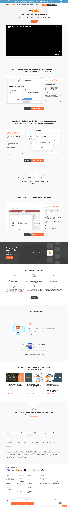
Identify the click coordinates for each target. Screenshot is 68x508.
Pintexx (19, 454)
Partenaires (32, 4)
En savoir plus (18, 500)
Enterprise (18, 4)
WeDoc (8, 457)
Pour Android (37, 470)
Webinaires (29, 487)
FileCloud (19, 457)
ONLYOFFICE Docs (44, 328)
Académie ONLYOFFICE (31, 486)
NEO (58, 451)
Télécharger (44, 4)
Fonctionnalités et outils (20, 483)
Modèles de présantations (10, 480)
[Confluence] (15, 433)
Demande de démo (31, 491)
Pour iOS (45, 470)
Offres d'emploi (19, 492)
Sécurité (29, 475)
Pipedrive (9, 442)
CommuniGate (15, 451)
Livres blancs (30, 488)
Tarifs (28, 4)
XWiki (13, 457)
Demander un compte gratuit (21, 484)
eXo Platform (28, 451)
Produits (13, 4)
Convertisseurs (9, 483)
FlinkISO (34, 451)
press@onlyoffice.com (56, 482)
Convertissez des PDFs (9, 490)
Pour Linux (20, 470)
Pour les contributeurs (20, 488)
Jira (30, 439)
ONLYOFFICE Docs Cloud (41, 331)
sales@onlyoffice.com (56, 477)
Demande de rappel (56, 483)
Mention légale (30, 492)
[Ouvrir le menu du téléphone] (60, 4)
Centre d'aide (41, 354)
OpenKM (24, 457)
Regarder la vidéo (36, 347)
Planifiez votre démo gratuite (37, 108)
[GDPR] (31, 479)
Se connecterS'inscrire (52, 4)
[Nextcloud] (35, 433)
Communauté (30, 483)
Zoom (8, 445)
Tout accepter (30, 503)
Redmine (19, 442)
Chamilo (14, 439)
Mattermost (41, 439)
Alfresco (8, 439)
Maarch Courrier (52, 451)
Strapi (32, 442)
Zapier (55, 442)
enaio (22, 451)
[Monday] (52, 433)
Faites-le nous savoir (34, 416)
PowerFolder (25, 454)
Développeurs (23, 4)
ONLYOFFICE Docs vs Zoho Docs (43, 479)
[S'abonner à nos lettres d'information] (7, 503)
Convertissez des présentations (10, 489)
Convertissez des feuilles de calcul (10, 488)
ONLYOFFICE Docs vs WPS (43, 482)
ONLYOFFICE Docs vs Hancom (43, 484)
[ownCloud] (45, 433)
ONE (8, 454)
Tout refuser (14, 503)
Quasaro (37, 454)
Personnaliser (22, 503)
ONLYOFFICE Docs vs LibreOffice (44, 480)
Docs (30, 316)
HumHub (25, 439)
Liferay (35, 439)
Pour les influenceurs (20, 491)
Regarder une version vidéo (12, 393)
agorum (8, 451)
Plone (14, 442)
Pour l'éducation (20, 475)
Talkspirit (48, 454)
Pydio (32, 454)
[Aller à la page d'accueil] (7, 4)
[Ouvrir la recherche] (58, 4)
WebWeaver (54, 454)
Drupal (20, 439)
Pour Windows (11, 470)
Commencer (34, 21)
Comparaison (41, 475)
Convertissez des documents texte (10, 485)
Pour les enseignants (20, 478)
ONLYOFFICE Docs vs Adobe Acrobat (44, 483)
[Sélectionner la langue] (63, 4)
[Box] (8, 433)
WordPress (49, 442)
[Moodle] (30, 433)
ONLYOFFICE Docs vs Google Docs (44, 478)
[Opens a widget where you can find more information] (64, 506)
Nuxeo (53, 439)
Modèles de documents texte (10, 478)
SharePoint (26, 442)
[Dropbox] (23, 433)
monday (47, 439)
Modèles (7, 475)
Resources (37, 4)
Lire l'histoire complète (11, 392)
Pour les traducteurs (20, 490)
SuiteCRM (38, 442)
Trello (43, 442)
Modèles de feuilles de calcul (10, 479)
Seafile (42, 454)
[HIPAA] (29, 479)
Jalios (40, 451)
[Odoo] (40, 433)
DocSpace (38, 316)
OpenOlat (13, 454)
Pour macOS (28, 470)
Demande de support (31, 490)
